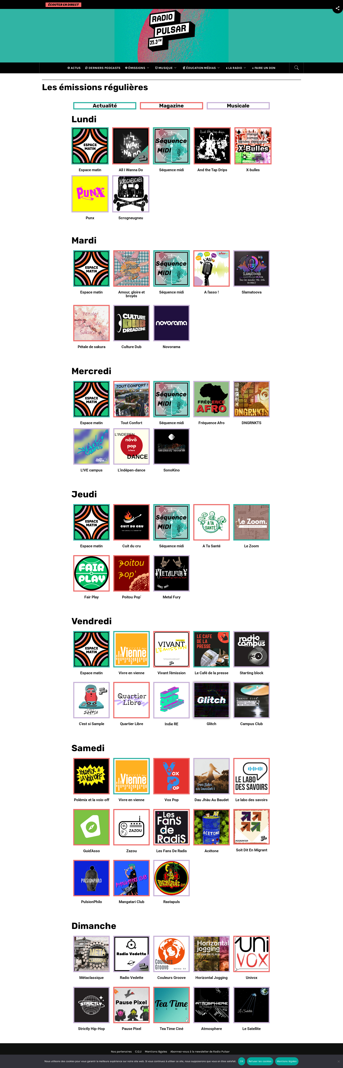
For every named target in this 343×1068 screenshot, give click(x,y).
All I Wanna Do (131, 170)
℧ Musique (164, 68)
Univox (251, 977)
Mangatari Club (131, 901)
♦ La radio (234, 68)
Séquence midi (171, 170)
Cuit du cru (131, 546)
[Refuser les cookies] (338, 1064)
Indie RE (171, 724)
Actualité (105, 106)
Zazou (131, 851)
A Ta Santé (211, 546)
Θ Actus (74, 68)
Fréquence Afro (211, 423)
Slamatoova (252, 292)
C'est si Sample (91, 724)
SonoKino (171, 470)
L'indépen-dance (131, 470)
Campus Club (251, 724)
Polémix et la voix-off (91, 800)
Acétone (211, 851)
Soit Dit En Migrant (251, 850)
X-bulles (253, 170)
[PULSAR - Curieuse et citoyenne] (171, 35)
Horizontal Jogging (211, 977)
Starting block (251, 673)
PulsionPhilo (91, 901)
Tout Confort (131, 423)
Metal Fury (171, 597)
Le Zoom (251, 546)
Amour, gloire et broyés (131, 294)
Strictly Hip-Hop (91, 1028)
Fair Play (91, 597)
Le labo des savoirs (251, 800)
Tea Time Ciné (171, 1028)
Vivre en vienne (131, 673)
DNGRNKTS (251, 423)
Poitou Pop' (131, 597)
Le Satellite (251, 1028)
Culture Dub (131, 347)
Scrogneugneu (130, 218)
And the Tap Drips (212, 170)
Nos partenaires (121, 1051)
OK (241, 1061)
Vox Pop (172, 800)
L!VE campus (92, 470)
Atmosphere (211, 1028)
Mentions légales (156, 1051)
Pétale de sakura (91, 347)
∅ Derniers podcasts (102, 68)
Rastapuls (171, 901)
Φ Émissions (135, 68)
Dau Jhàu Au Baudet (212, 800)
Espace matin (90, 170)
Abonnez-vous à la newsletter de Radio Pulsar (200, 1051)
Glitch (211, 724)
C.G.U (138, 1051)
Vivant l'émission (172, 673)
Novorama (171, 347)
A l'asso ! (211, 292)
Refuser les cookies (260, 1061)
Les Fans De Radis (171, 851)
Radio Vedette (131, 977)
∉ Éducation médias (199, 68)
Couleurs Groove (171, 977)
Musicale (238, 106)
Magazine (171, 106)
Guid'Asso (91, 851)
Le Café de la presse (211, 673)
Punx (90, 218)
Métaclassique (91, 977)
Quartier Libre (131, 724)
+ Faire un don (263, 68)
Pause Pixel (131, 1028)
